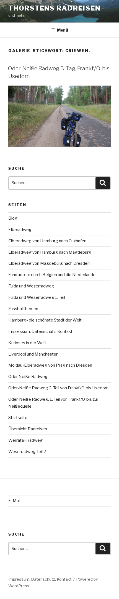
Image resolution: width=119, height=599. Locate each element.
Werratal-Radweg (25, 440)
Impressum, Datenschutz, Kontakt (40, 331)
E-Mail (14, 500)
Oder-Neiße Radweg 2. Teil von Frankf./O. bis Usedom (58, 387)
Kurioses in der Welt (27, 342)
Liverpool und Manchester (33, 354)
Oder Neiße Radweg (28, 376)
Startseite (17, 417)
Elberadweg (20, 229)
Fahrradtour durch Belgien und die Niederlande (51, 274)
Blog (12, 218)
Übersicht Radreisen (27, 428)
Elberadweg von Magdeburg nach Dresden (49, 263)
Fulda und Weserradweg (31, 286)
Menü (62, 30)
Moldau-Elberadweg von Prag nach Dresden (50, 365)
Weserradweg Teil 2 (27, 451)
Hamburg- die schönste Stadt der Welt (45, 320)
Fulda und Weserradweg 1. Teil (36, 297)
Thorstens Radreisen (54, 8)
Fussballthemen (23, 308)
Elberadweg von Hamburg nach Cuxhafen (47, 240)
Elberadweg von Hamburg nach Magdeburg (49, 252)
